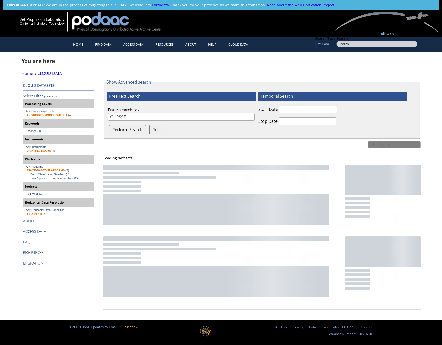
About (190, 44)
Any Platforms (34, 166)
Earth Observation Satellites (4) (49, 174)
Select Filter (33, 95)
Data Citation (318, 327)
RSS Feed (281, 327)
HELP (212, 44)
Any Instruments (36, 146)
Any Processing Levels (40, 111)
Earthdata (160, 5)
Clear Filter (51, 96)
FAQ (26, 242)
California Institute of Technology (42, 23)
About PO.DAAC (344, 327)
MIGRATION (33, 263)
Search (342, 38)
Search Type (325, 38)
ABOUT (29, 221)
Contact (366, 327)
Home (78, 44)
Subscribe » (129, 326)
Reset (157, 130)
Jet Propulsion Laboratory (42, 19)
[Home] (121, 21)
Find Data (103, 44)
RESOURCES (164, 44)
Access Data (133, 44)
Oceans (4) (34, 131)
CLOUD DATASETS (38, 85)
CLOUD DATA (238, 44)
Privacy (298, 327)
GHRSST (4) (35, 194)
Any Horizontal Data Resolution (45, 209)
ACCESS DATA (34, 231)
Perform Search (127, 130)
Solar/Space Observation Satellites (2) (54, 178)
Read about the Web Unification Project (300, 5)
